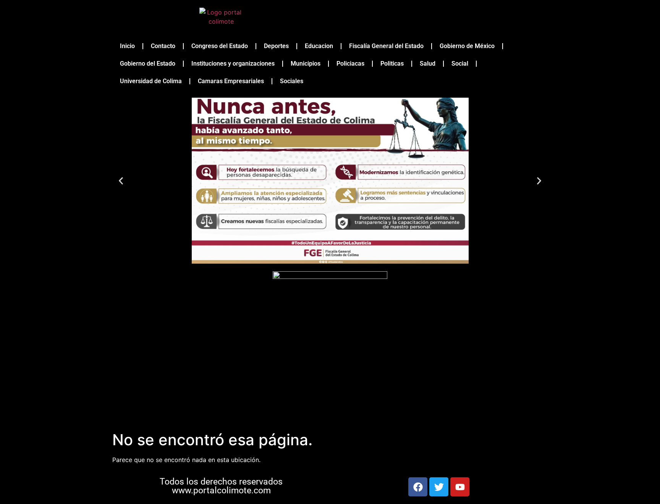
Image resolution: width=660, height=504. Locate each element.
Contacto (163, 46)
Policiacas (350, 63)
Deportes (276, 46)
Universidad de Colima (151, 81)
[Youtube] (459, 486)
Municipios (305, 63)
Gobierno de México (467, 46)
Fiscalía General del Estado (386, 46)
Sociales (291, 81)
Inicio (127, 46)
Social (459, 63)
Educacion (319, 46)
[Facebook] (417, 486)
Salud (427, 63)
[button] (121, 180)
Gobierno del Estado (147, 63)
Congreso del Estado (219, 46)
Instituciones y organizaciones (233, 63)
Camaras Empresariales (231, 81)
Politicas (392, 63)
